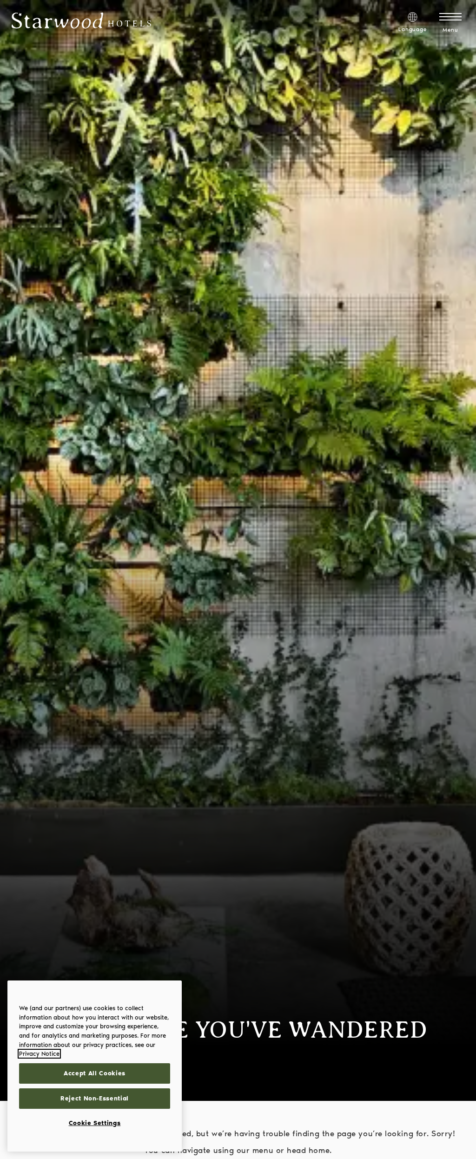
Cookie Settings (95, 1122)
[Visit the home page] (81, 23)
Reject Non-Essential (94, 1098)
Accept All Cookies (95, 1073)
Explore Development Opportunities (389, 9)
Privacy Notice (39, 1053)
